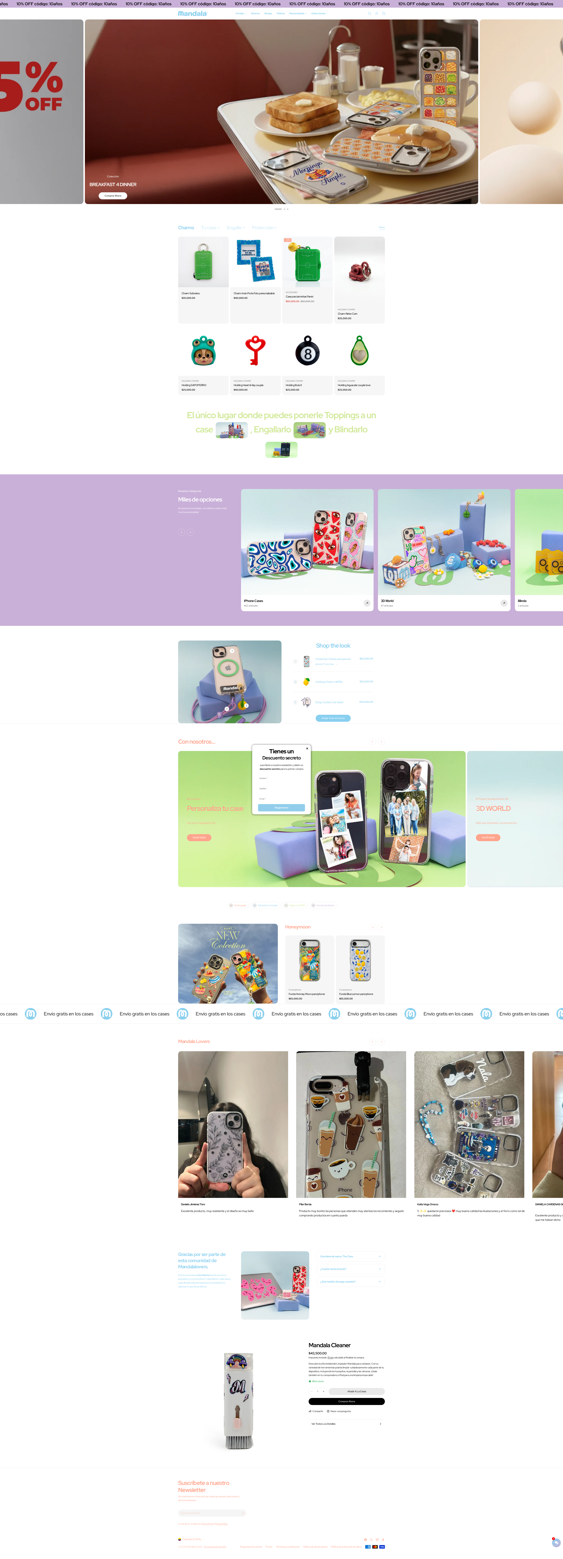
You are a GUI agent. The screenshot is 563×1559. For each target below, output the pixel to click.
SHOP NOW (199, 837)
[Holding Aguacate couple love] (359, 350)
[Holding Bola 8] (307, 350)
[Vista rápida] (224, 243)
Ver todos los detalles (323, 1423)
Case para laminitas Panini (299, 296)
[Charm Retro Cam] (359, 270)
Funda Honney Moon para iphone (307, 994)
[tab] (186, 228)
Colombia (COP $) (191, 1539)
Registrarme (281, 807)
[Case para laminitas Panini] (307, 262)
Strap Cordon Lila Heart (329, 702)
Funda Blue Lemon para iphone (356, 994)
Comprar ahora (346, 1401)
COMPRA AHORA (104, 195)
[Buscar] (370, 13)
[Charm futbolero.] (203, 262)
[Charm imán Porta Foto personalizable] (255, 262)
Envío (330, 1357)
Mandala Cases (195, 1546)
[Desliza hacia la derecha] (190, 532)
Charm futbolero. (191, 293)
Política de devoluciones (315, 1546)
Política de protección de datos (346, 1546)
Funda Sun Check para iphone (333, 659)
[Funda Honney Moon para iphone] (309, 960)
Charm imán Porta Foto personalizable (254, 293)
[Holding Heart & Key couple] (255, 350)
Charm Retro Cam (347, 313)
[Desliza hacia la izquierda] (181, 532)
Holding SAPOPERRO (194, 385)
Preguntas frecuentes (251, 1546)
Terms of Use (207, 1523)
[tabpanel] (281, 316)
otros (382, 227)
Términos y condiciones (288, 1546)
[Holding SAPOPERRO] (203, 350)
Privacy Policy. (221, 1523)
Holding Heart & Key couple (248, 385)
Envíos (269, 1546)
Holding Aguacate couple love (354, 385)
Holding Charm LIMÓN (329, 682)
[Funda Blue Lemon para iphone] (360, 960)
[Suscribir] (243, 1513)
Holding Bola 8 (294, 385)
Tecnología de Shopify (215, 1546)
